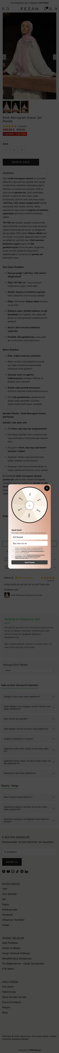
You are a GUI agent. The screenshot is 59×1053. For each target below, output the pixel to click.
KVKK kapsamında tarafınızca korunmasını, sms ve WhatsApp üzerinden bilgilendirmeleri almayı (30, 556)
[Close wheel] (47, 488)
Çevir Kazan (29, 562)
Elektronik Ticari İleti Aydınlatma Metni (32, 551)
